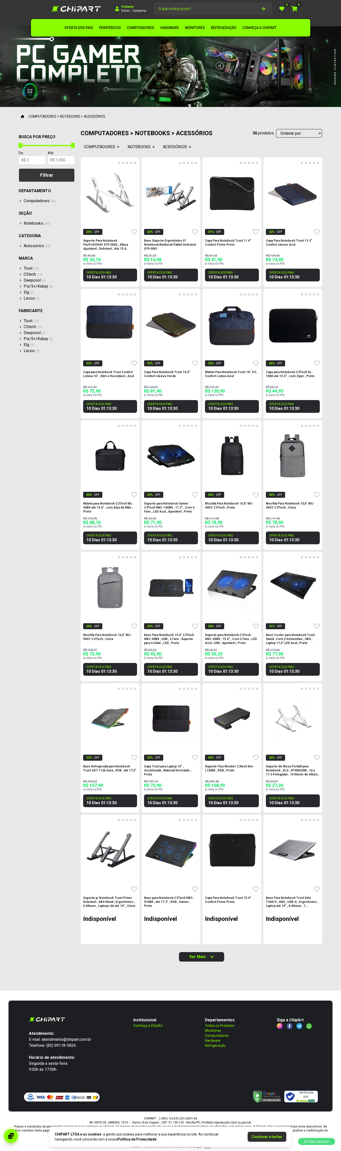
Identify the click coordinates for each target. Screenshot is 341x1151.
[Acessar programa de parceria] (11, 1136)
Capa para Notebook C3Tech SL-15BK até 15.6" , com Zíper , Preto (290, 374)
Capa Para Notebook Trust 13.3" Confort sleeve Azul (289, 242)
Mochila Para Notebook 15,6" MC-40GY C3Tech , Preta (229, 505)
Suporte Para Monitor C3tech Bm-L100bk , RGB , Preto (229, 768)
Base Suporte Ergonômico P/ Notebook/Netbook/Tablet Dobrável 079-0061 (170, 244)
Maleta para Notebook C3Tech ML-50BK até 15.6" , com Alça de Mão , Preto (108, 507)
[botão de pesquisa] (263, 8)
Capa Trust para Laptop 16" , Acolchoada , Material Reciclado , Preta (167, 770)
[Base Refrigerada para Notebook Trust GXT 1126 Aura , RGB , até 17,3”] (110, 718)
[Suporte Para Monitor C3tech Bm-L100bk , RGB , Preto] (232, 718)
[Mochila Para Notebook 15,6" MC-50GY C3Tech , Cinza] (110, 587)
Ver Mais (197, 956)
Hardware (212, 1041)
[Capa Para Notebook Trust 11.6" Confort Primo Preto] (232, 193)
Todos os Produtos (219, 1026)
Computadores (217, 1036)
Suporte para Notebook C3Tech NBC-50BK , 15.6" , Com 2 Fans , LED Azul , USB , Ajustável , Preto (231, 639)
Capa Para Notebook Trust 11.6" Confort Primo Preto (228, 242)
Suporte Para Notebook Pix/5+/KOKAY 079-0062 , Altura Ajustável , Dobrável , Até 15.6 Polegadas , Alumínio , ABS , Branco (108, 245)
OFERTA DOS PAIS (78, 28)
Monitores (213, 1031)
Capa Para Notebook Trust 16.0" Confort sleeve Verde (167, 374)
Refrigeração (215, 1046)
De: (21, 153)
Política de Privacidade (137, 1139)
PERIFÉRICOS (110, 28)
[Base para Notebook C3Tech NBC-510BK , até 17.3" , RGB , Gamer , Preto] (171, 850)
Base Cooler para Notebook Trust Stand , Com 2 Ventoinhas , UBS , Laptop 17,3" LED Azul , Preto (290, 639)
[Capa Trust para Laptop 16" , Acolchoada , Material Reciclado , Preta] (171, 718)
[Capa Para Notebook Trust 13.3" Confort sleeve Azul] (293, 193)
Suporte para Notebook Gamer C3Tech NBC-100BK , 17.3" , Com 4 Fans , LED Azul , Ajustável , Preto (169, 507)
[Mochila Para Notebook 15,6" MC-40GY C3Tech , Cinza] (293, 456)
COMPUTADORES (140, 28)
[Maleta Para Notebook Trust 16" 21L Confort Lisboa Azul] (232, 324)
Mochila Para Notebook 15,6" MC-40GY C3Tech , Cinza (290, 505)
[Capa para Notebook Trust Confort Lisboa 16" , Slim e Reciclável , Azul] (110, 324)
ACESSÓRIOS (175, 146)
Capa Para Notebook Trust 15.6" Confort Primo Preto (228, 900)
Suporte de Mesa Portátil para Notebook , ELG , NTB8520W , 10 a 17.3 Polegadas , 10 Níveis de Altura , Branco (292, 770)
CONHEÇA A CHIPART (259, 28)
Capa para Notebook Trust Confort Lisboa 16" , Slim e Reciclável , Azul (108, 374)
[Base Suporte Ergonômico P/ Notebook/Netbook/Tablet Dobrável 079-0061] (171, 193)
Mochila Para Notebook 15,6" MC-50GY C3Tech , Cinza (107, 637)
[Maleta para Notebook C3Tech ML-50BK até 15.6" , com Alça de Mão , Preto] (110, 456)
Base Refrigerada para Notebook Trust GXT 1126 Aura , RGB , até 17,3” (109, 768)
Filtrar (46, 175)
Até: (51, 153)
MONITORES (195, 28)
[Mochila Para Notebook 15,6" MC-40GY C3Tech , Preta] (232, 456)
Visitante (127, 6)
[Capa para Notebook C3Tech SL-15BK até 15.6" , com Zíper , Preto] (293, 324)
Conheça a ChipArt (148, 1026)
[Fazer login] (117, 8)
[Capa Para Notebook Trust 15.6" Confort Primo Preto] (232, 850)
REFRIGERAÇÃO (223, 28)
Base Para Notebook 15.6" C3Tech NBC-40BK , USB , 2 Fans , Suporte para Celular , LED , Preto (169, 639)
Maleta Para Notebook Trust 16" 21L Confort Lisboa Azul (231, 374)
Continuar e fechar (267, 1137)
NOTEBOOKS (139, 146)
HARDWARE (169, 28)
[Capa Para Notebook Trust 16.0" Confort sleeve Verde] (171, 324)
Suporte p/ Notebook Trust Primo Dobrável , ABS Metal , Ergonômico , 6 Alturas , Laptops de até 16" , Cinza (109, 902)
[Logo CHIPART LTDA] (76, 8)
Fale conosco (319, 1142)
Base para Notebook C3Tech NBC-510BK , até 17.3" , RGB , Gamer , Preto (169, 902)
